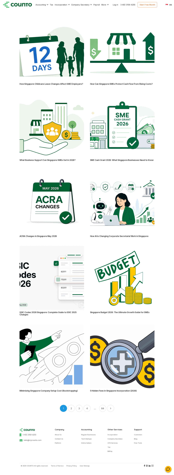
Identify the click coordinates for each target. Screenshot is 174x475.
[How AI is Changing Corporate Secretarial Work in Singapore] (122, 202)
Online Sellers (86, 443)
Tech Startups (86, 439)
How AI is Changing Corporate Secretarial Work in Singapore (119, 236)
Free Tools (138, 443)
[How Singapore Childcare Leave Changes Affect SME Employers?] (52, 50)
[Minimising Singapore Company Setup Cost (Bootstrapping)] (52, 356)
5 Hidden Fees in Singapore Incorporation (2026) (113, 391)
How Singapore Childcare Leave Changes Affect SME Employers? (51, 84)
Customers (138, 435)
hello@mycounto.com (32, 440)
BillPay (110, 451)
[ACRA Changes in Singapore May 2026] (52, 202)
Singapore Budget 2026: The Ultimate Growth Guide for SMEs (119, 312)
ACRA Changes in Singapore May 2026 (38, 236)
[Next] (110, 408)
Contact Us (59, 439)
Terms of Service (57, 466)
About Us (58, 435)
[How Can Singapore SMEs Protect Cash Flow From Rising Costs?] (122, 50)
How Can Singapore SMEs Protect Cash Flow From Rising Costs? (121, 84)
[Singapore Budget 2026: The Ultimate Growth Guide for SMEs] (122, 278)
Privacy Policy (72, 466)
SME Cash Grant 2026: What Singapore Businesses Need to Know (122, 160)
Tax (109, 447)
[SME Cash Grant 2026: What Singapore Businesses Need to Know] (122, 126)
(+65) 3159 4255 (29, 435)
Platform (58, 443)
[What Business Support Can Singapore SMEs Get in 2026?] (52, 126)
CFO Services (113, 443)
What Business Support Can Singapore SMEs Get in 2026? (48, 160)
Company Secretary (115, 439)
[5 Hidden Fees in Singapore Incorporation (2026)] (122, 356)
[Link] (17, 5)
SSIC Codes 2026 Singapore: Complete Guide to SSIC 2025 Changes (48, 313)
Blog (135, 439)
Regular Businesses (88, 435)
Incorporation (113, 435)
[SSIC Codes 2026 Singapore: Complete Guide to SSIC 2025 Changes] (52, 278)
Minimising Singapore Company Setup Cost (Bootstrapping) (49, 391)
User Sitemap (85, 466)
